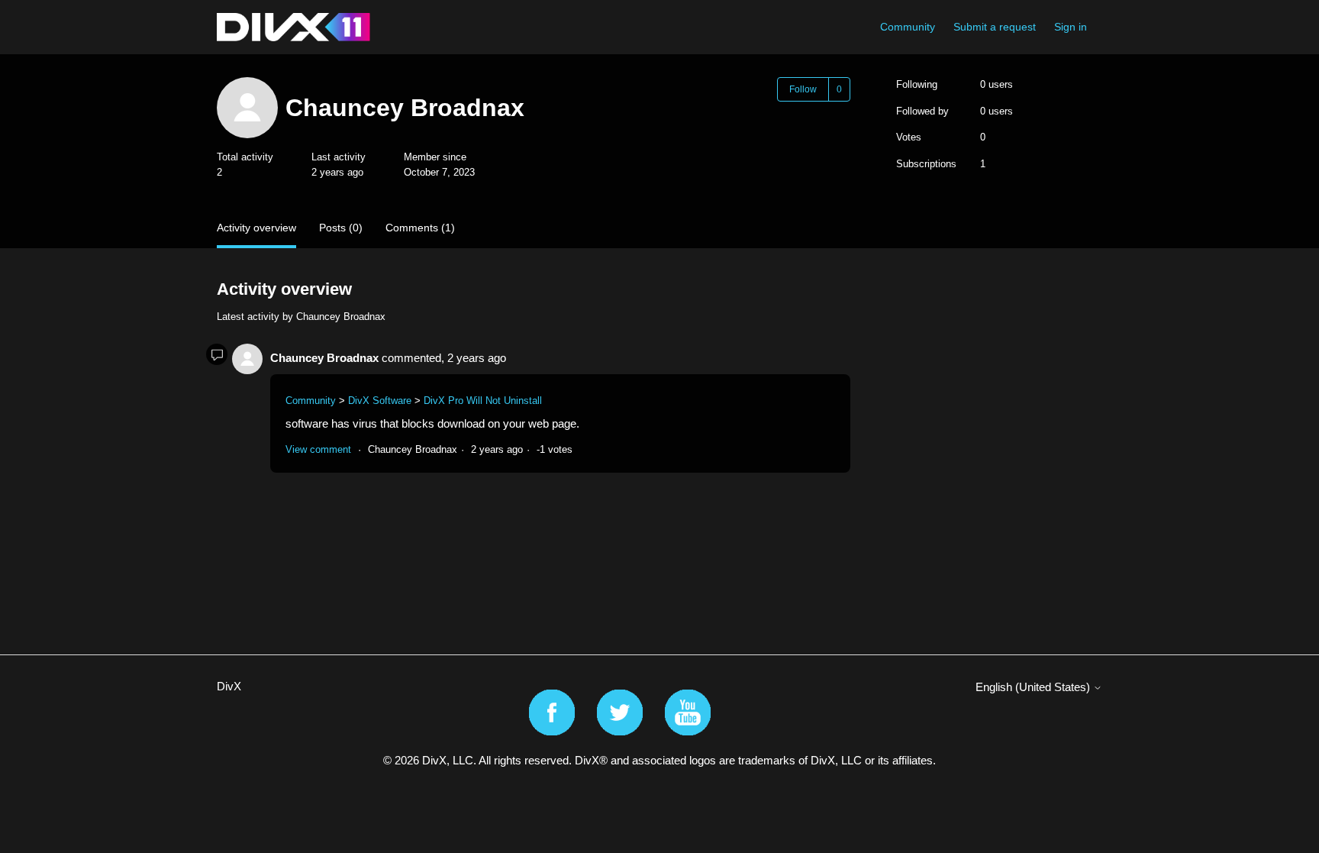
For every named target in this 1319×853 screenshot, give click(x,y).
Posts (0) (341, 227)
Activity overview (256, 227)
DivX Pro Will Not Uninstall (483, 400)
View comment (318, 449)
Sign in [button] (1070, 27)
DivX (229, 686)
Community (907, 27)
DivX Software (379, 400)
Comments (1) (420, 227)
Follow (803, 89)
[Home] (293, 27)
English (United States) (1034, 686)
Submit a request (994, 27)
